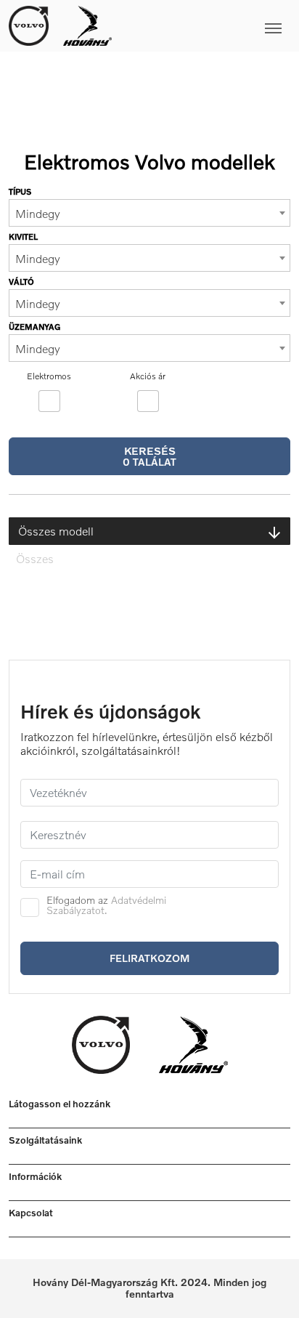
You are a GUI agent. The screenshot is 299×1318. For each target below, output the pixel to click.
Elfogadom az (106, 905)
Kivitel (23, 236)
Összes (35, 558)
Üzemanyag (34, 326)
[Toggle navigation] (201, 25)
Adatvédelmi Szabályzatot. (106, 905)
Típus (20, 191)
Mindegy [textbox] (37, 213)
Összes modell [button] (56, 531)
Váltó (21, 281)
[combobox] (149, 213)
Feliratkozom (149, 958)
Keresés (149, 456)
